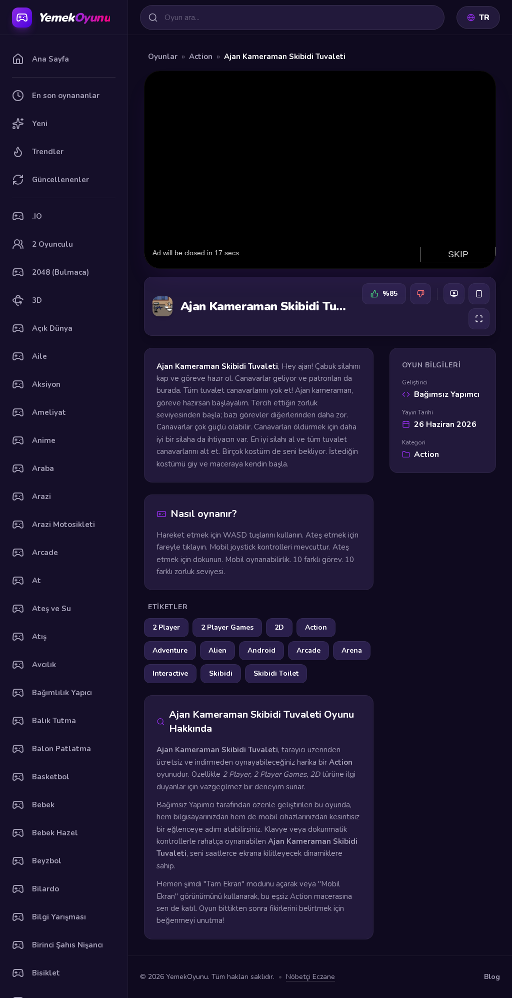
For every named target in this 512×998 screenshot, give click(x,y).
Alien (217, 650)
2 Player (166, 627)
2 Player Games (227, 627)
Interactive (170, 673)
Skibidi (220, 673)
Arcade (308, 650)
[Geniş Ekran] (454, 293)
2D (279, 627)
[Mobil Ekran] (479, 293)
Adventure (170, 650)
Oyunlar (163, 57)
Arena (352, 650)
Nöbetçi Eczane (310, 976)
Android (262, 650)
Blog (492, 976)
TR (484, 17)
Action (200, 57)
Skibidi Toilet (276, 673)
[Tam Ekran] (479, 318)
